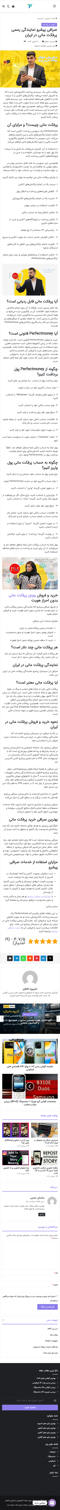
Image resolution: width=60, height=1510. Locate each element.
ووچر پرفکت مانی (22, 595)
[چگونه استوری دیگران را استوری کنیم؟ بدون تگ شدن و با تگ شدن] (44, 1157)
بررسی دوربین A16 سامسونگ (44, 1392)
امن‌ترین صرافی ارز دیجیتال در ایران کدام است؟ (46, 1141)
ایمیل (55, 1285)
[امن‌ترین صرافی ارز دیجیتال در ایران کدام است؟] (44, 1130)
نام (56, 1273)
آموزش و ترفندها (43, 18)
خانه (53, 18)
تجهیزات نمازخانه (51, 1341)
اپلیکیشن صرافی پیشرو (39, 896)
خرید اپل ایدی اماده (50, 1353)
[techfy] (30, 6)
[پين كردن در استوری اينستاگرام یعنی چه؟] (15, 1130)
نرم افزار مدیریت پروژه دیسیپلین (45, 1347)
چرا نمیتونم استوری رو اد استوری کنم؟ (16, 1169)
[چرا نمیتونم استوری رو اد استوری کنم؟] (15, 1157)
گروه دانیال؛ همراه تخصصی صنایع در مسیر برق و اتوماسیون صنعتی (30, 1022)
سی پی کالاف (52, 1328)
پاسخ (42, 1214)
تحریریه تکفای (49, 42)
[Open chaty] (52, 1503)
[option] (30, 1019)
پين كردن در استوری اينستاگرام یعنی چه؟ (17, 1141)
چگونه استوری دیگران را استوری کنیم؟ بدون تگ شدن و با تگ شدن (45, 1170)
